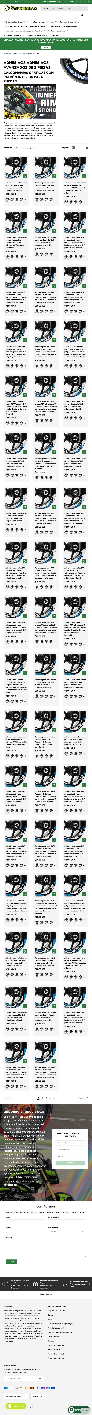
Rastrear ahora (22, 2)
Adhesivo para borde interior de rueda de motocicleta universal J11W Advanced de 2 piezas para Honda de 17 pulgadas (46, 463)
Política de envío (54, 1349)
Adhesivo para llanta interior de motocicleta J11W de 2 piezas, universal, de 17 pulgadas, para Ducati (75, 462)
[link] (20, 1098)
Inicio (5, 53)
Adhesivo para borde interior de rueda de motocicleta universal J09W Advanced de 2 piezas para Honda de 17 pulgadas (75, 963)
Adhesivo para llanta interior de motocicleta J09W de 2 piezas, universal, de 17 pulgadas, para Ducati (16, 1016)
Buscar (50, 1315)
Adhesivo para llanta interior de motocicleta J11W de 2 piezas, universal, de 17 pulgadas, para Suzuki (75, 405)
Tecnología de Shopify (32, 1407)
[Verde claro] (17, 199)
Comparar (65, 148)
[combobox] (64, 8)
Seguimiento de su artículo (37, 35)
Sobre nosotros (53, 1337)
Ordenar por (8, 148)
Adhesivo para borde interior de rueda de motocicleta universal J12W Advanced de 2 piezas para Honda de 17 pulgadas (75, 188)
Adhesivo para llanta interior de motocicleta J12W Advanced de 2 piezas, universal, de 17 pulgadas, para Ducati (16, 242)
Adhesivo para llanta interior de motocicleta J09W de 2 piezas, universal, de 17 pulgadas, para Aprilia (45, 1016)
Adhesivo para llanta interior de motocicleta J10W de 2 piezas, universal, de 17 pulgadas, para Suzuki (45, 683)
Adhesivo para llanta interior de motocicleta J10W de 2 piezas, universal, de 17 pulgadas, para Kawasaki (75, 683)
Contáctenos (52, 1341)
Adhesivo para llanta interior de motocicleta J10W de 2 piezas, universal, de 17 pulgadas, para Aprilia (75, 740)
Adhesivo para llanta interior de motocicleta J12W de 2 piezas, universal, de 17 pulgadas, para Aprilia (45, 241)
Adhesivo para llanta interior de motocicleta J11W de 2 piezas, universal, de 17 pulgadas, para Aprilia (16, 517)
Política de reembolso (56, 1345)
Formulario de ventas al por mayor (60, 1324)
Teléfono (8, 1227)
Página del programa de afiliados (60, 1332)
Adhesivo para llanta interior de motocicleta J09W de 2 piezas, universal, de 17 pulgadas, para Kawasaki (45, 961)
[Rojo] (21, 199)
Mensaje (8, 1238)
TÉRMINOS (52, 2)
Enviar (11, 1262)
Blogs (50, 1319)
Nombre (8, 1217)
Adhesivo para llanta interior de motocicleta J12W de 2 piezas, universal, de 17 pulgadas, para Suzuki (16, 186)
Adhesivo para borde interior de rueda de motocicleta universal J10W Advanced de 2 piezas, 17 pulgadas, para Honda (16, 742)
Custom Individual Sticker (69, 22)
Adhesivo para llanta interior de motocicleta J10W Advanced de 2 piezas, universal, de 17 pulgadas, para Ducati (45, 742)
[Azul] (12, 199)
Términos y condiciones (56, 1358)
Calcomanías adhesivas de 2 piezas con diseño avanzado (24, 53)
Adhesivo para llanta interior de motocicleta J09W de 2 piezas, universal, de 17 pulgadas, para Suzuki (16, 961)
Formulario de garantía (56, 1328)
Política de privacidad (56, 1354)
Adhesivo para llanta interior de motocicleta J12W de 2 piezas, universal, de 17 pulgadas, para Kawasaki (45, 186)
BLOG (44, 2)
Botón (46, 47)
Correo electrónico (54, 1217)
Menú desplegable (53, 1227)
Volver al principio (46, 1295)
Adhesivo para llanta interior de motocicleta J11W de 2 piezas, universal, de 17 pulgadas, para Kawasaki (16, 462)
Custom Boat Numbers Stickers (15, 26)
